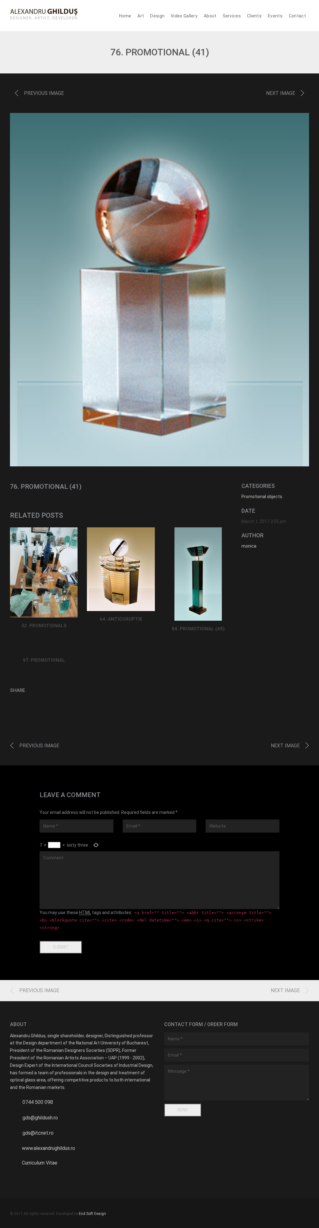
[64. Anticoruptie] (121, 569)
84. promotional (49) (198, 629)
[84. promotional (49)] (198, 574)
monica (248, 546)
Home (125, 15)
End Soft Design (92, 1214)
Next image (280, 93)
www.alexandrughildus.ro (48, 1148)
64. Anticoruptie (121, 619)
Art (140, 15)
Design (157, 15)
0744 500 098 (37, 1102)
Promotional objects (261, 496)
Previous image (44, 93)
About (210, 15)
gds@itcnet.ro (38, 1133)
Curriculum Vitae (39, 1163)
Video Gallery (184, 15)
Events (275, 15)
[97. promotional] (44, 648)
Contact (297, 15)
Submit (61, 947)
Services (232, 15)
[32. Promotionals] (44, 572)
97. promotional (44, 660)
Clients (254, 15)
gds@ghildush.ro (40, 1118)
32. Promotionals (44, 625)
